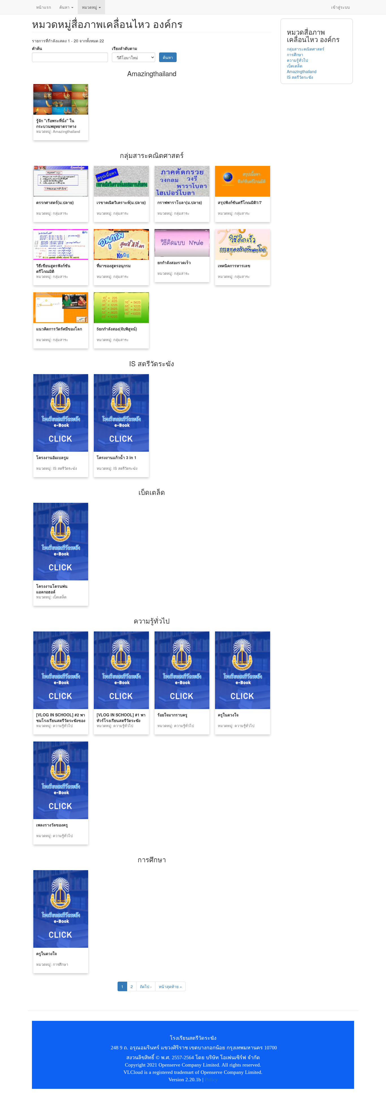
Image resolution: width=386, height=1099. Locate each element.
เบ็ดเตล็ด (294, 66)
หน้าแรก (43, 7)
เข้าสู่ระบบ (340, 7)
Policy (211, 1079)
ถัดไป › (146, 986)
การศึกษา (295, 54)
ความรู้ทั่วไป (297, 60)
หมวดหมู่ (90, 7)
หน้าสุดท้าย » (170, 986)
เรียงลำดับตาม (124, 48)
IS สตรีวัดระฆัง (300, 77)
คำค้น (37, 48)
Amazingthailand (301, 71)
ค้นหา (65, 7)
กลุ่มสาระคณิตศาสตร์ (305, 49)
